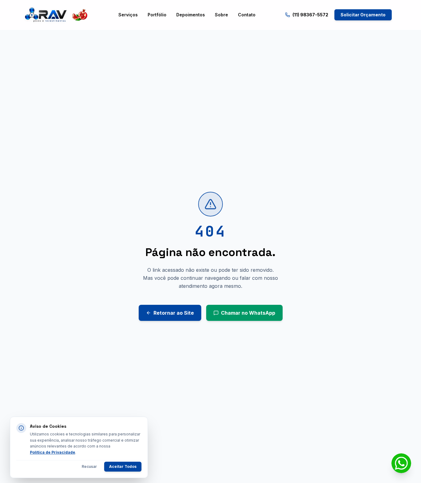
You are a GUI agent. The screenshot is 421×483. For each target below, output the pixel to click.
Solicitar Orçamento (363, 14)
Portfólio (157, 14)
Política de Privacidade (52, 452)
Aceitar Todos (123, 466)
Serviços (128, 14)
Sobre (221, 14)
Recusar (89, 466)
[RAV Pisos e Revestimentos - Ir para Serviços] (56, 15)
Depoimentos (190, 14)
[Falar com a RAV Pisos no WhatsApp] (401, 463)
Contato (246, 14)
